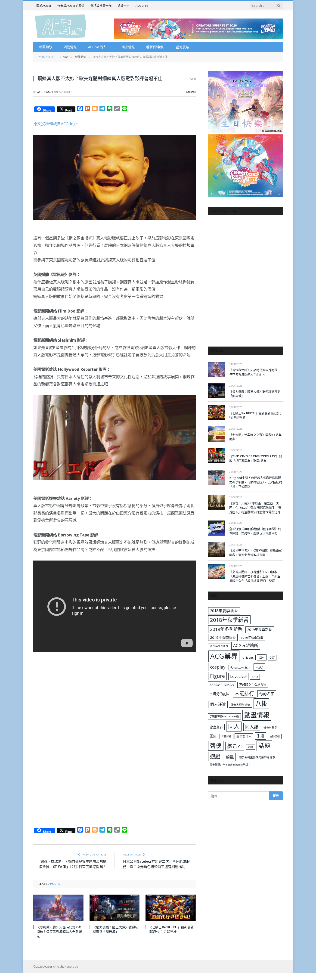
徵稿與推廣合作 (101, 5)
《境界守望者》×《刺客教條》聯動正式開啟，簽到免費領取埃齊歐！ (255, 552)
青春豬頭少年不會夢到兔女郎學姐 (229, 764)
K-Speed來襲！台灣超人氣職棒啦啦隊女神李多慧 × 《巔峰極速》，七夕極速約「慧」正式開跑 (255, 482)
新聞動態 (45, 47)
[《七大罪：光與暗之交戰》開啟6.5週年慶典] (216, 433)
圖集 (213, 736)
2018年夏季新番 (224, 610)
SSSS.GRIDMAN (222, 684)
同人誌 (251, 727)
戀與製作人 (243, 736)
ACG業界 (224, 656)
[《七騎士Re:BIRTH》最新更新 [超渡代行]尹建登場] (171, 908)
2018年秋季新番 (229, 619)
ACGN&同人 (97, 47)
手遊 (260, 735)
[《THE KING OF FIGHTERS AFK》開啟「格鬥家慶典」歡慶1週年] (216, 455)
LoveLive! (238, 676)
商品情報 (128, 47)
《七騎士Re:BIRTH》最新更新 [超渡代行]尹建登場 (171, 929)
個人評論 (218, 704)
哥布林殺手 (270, 727)
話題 (264, 745)
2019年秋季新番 (252, 637)
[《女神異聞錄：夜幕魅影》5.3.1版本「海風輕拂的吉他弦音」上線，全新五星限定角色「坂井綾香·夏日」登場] (216, 571)
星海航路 (182, 47)
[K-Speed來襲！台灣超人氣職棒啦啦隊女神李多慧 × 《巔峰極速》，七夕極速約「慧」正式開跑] (216, 477)
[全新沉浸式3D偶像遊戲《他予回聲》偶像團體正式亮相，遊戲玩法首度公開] (216, 528)
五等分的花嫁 (219, 694)
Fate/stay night (240, 667)
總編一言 (124, 5)
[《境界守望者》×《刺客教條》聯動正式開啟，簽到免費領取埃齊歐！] (216, 549)
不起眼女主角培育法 (252, 685)
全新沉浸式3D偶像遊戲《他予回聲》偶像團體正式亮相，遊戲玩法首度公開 (255, 531)
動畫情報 (256, 715)
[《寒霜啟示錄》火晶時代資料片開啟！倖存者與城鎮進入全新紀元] (58, 908)
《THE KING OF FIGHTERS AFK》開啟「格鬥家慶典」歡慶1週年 (255, 458)
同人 (234, 726)
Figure (217, 676)
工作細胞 (226, 736)
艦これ (234, 746)
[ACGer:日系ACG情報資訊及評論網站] (60, 26)
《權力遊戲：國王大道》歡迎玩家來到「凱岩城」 (115, 929)
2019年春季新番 (223, 637)
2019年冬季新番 (226, 629)
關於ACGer (43, 5)
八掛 (261, 703)
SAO (255, 677)
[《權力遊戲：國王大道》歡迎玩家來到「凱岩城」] (115, 908)
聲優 (216, 746)
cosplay (217, 667)
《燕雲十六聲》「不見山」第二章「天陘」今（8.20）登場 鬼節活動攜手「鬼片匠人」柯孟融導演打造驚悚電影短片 (255, 507)
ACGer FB (142, 5)
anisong (248, 657)
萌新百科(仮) (155, 47)
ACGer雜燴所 (245, 645)
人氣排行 (244, 693)
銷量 (230, 756)
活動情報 (70, 47)
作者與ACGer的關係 (70, 5)
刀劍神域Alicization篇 (224, 716)
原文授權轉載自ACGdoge (55, 123)
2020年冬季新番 (219, 646)
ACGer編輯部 (45, 92)
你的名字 (266, 693)
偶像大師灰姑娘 (240, 705)
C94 (262, 657)
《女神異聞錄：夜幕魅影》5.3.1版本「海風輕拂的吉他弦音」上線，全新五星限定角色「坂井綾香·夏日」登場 (254, 576)
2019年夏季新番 (259, 629)
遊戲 (215, 756)
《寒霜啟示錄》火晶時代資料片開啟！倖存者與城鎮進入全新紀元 (59, 931)
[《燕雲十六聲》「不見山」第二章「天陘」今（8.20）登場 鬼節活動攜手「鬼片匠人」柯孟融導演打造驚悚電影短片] (216, 502)
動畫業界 (216, 727)
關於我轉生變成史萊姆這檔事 (257, 757)
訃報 (250, 747)
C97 (272, 657)
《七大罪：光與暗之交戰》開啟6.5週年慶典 (255, 437)
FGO (259, 667)
